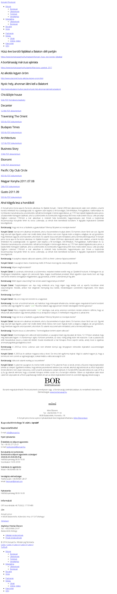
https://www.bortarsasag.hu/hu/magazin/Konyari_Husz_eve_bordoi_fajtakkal (31, 57)
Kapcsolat (9, 43)
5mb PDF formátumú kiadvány (13, 100)
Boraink (8, 26)
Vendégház (14, 16)
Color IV (23, 544)
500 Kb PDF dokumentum (11, 121)
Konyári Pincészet (8, 2)
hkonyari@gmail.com (14, 481)
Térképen (5, 521)
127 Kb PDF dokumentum (11, 143)
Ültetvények (14, 11)
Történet (13, 14)
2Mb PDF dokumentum (10, 186)
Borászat (14, 9)
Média (8, 36)
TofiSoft (4, 547)
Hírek (7, 29)
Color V (30, 544)
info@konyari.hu (13, 432)
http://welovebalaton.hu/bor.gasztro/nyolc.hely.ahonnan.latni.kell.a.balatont (31, 89)
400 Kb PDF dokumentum (11, 175)
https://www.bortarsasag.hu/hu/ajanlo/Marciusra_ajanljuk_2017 (26, 67)
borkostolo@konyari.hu (16, 447)
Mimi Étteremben (81, 418)
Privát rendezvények (13, 538)
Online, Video (15, 41)
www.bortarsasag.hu (58, 392)
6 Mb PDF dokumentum (10, 165)
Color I (3, 544)
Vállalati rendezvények (14, 535)
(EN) (7, 46)
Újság (12, 38)
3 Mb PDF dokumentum (10, 154)
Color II (10, 544)
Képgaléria (9, 19)
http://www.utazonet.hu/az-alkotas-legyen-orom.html (22, 78)
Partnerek (9, 33)
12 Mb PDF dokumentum (11, 111)
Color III (16, 544)
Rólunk (8, 6)
